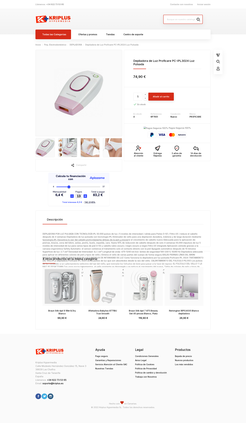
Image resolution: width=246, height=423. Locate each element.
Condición (175, 114)
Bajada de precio (183, 356)
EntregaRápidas (157, 154)
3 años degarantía (177, 154)
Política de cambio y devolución (151, 372)
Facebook (38, 396)
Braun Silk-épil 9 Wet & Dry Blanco (62, 312)
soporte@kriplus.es (52, 383)
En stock (137, 114)
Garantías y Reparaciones (108, 360)
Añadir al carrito (161, 96)
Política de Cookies (144, 364)
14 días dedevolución (196, 154)
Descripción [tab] (55, 219)
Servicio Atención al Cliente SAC (111, 364)
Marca (192, 114)
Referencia (156, 114)
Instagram (50, 396)
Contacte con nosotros (181, 4)
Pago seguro (101, 356)
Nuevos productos (184, 360)
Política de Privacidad (146, 368)
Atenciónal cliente (138, 154)
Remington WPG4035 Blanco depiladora (184, 312)
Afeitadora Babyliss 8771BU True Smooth (102, 312)
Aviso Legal (140, 360)
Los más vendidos (184, 364)
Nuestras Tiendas (104, 368)
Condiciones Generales (147, 356)
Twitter (44, 396)
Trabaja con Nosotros (146, 377)
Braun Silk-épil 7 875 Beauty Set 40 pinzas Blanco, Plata (143, 312)
